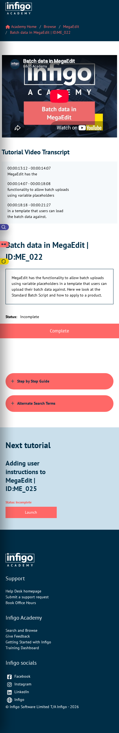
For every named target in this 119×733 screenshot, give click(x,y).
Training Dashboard (22, 647)
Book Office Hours (21, 602)
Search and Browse (21, 630)
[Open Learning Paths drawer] (4, 244)
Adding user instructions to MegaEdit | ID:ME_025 (26, 476)
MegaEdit (71, 26)
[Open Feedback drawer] (4, 261)
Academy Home (23, 26)
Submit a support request (27, 596)
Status (11, 316)
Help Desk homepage (23, 591)
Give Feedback (18, 636)
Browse (50, 26)
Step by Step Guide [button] (33, 381)
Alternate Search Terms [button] (36, 403)
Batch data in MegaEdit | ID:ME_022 (40, 32)
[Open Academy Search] (4, 227)
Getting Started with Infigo (28, 642)
